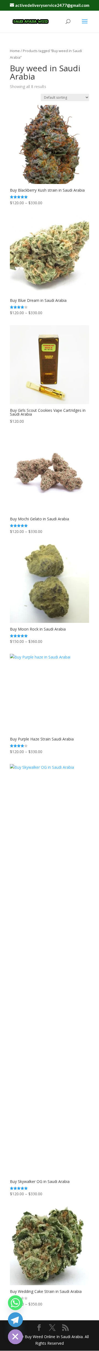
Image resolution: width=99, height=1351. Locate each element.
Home (15, 50)
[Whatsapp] (15, 1302)
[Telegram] (15, 1319)
